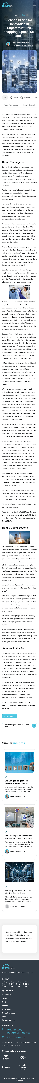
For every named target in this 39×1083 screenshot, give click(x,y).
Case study (6, 1009)
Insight (16, 15)
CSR (4, 1002)
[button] (34, 4)
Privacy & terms (8, 1020)
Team (4, 998)
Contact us (6, 995)
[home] (8, 4)
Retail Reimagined (11, 105)
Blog (23, 15)
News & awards (8, 1013)
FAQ (4, 1016)
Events (5, 1006)
